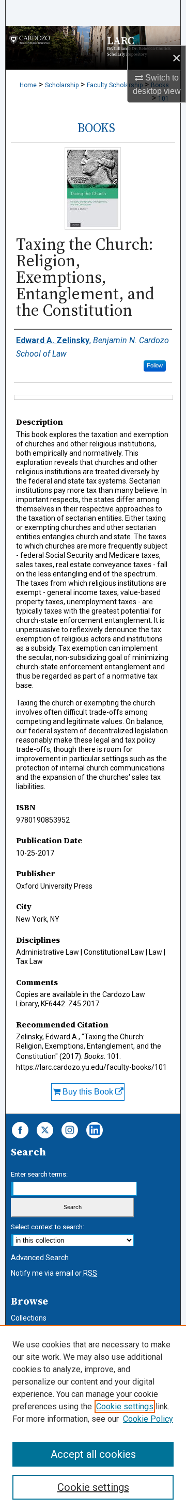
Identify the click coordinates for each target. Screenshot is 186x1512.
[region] (93, 1418)
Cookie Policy (148, 1419)
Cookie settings (124, 1406)
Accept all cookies (93, 1454)
